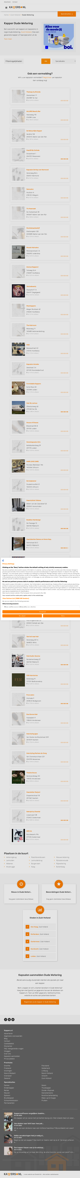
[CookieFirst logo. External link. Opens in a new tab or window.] (3, 561)
